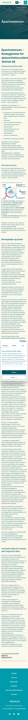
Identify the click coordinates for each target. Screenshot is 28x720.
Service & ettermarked (14, 690)
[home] (6, 2)
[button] (25, 2)
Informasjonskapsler (20, 708)
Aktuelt (14, 673)
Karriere (14, 686)
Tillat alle (14, 372)
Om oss (14, 677)
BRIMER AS (4, 655)
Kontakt (14, 694)
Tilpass (13, 377)
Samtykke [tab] (5, 345)
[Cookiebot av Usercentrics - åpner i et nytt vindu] (19, 341)
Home (18, 7)
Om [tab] (23, 345)
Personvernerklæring (8, 708)
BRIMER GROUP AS (6, 657)
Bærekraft (14, 682)
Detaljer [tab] (14, 345)
